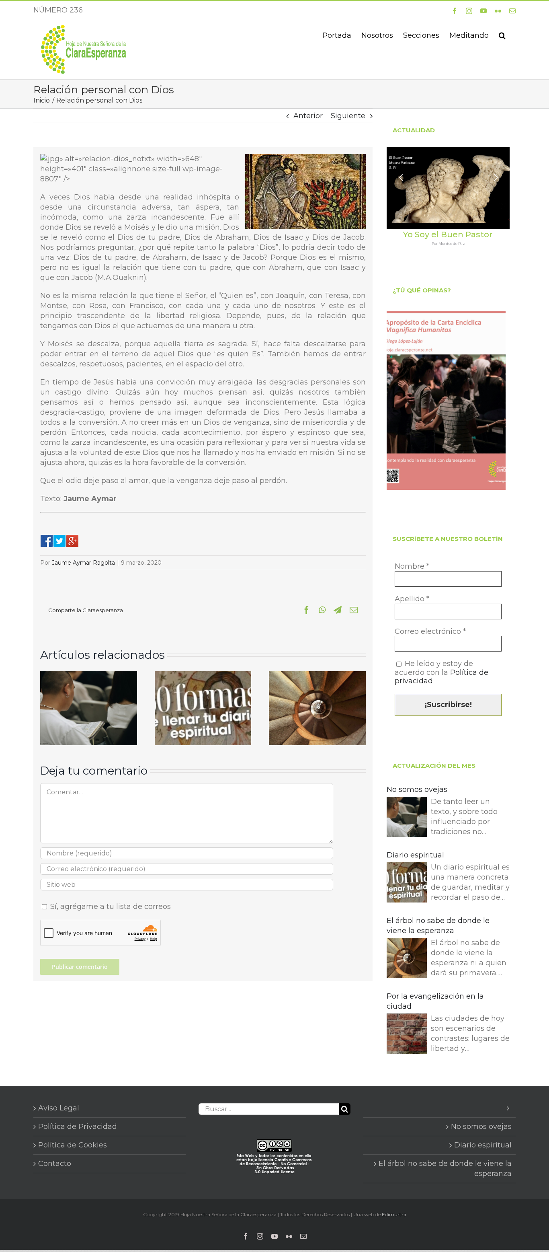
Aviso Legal (58, 1108)
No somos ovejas (417, 789)
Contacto (54, 1163)
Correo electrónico (430, 631)
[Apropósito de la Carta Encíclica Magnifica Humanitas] (446, 400)
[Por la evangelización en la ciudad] (407, 1035)
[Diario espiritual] (203, 675)
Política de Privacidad (77, 1126)
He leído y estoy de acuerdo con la (441, 672)
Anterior (308, 115)
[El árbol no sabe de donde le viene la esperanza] (317, 675)
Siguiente (348, 115)
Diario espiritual (415, 855)
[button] (502, 34)
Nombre (412, 566)
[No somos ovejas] (88, 675)
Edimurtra (394, 1214)
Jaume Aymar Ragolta (83, 562)
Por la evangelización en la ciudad (435, 1001)
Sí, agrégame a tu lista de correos (109, 906)
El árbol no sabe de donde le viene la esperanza (438, 925)
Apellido (412, 599)
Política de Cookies (72, 1145)
